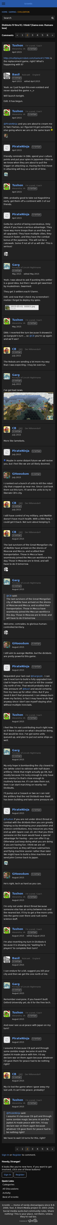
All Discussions (10, 1189)
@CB (32, 336)
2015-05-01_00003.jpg (23, 307)
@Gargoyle (37, 676)
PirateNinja (20, 146)
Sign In (5, 1155)
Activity (6, 1193)
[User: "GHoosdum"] (6, 135)
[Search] (52, 18)
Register (17, 1155)
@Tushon (8, 819)
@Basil (26, 689)
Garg (16, 264)
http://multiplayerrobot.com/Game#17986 (27, 58)
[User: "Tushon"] (7, 48)
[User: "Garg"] (6, 174)
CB (14, 349)
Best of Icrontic (11, 1197)
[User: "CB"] (7, 350)
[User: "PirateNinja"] (7, 148)
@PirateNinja (10, 124)
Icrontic (28, 3)
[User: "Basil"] (7, 76)
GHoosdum (20, 473)
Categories (8, 1184)
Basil (16, 74)
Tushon (17, 45)
